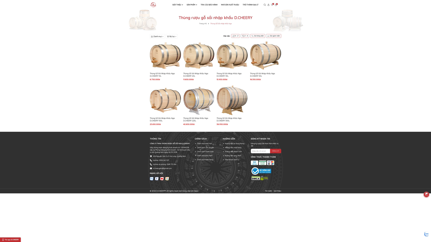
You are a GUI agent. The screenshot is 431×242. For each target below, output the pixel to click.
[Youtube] (162, 178)
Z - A (246, 36)
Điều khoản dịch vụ (232, 160)
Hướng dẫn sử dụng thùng (234, 144)
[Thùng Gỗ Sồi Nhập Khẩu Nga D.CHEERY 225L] (198, 100)
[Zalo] (151, 178)
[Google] (167, 178)
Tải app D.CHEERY (12, 240)
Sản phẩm (191, 5)
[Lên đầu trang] (426, 228)
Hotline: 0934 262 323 (161, 160)
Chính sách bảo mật (204, 144)
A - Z (236, 36)
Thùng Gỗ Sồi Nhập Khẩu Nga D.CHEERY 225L (195, 119)
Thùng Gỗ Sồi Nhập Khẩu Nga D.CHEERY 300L (229, 119)
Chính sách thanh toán (205, 152)
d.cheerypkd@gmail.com (162, 168)
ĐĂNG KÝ (275, 151)
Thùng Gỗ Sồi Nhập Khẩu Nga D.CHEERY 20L (195, 74)
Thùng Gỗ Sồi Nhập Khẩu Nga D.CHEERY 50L (262, 74)
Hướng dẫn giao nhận (233, 156)
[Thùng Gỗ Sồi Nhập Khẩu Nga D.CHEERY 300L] (232, 100)
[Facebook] (157, 178)
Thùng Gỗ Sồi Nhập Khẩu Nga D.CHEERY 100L (162, 119)
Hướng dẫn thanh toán (233, 152)
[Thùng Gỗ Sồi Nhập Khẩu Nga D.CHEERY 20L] (198, 55)
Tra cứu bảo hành (209, 5)
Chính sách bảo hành (205, 156)
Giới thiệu (177, 5)
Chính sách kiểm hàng (205, 160)
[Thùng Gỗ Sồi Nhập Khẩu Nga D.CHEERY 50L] (265, 55)
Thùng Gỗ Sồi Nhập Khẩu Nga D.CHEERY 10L (162, 74)
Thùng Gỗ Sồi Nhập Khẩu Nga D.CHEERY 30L (229, 74)
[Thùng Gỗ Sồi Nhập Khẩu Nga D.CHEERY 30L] (232, 55)
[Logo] (153, 5)
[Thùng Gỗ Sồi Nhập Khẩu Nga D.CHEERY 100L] (165, 100)
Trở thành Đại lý (250, 5)
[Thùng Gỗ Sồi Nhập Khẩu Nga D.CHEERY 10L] (165, 55)
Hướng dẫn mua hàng (233, 148)
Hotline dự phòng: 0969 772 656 (164, 164)
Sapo (196, 191)
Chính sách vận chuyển (205, 148)
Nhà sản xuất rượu (230, 5)
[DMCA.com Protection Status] (260, 178)
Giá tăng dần (259, 36)
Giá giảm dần (274, 36)
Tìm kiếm (268, 191)
